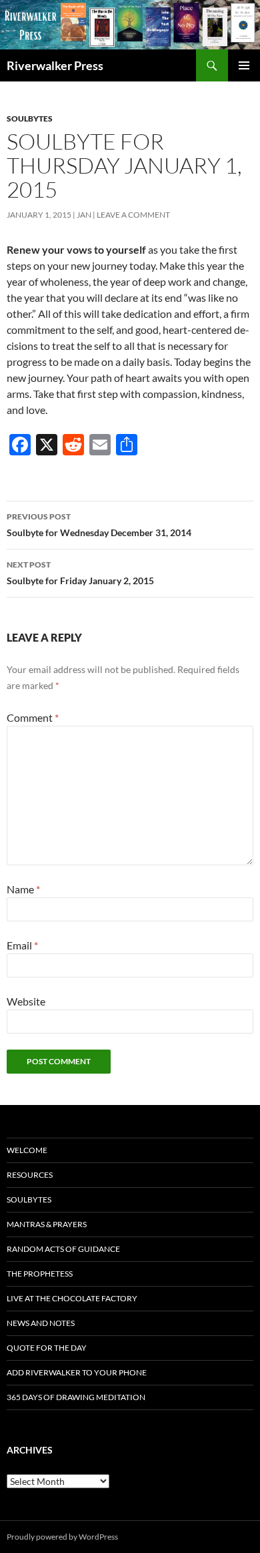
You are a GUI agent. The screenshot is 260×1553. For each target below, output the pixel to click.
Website (26, 1001)
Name (23, 889)
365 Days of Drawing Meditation (76, 1397)
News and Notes (41, 1323)
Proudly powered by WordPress (62, 1537)
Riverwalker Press (55, 65)
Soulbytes (30, 119)
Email (22, 945)
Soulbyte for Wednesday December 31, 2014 (99, 524)
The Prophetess (40, 1274)
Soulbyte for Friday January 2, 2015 (80, 573)
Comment (33, 717)
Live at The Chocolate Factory (72, 1298)
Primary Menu (244, 65)
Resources (30, 1175)
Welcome (27, 1150)
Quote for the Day (47, 1348)
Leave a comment (133, 215)
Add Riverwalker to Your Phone (77, 1372)
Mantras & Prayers (47, 1224)
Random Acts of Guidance (63, 1249)
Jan (84, 215)
